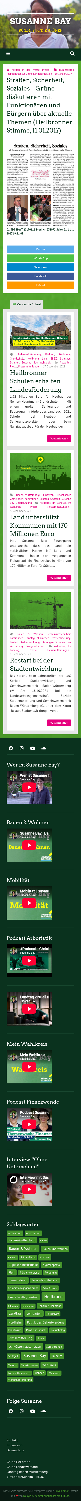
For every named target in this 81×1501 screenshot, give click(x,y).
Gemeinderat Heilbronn (45, 1280)
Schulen (14, 362)
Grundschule (17, 358)
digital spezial (52, 1265)
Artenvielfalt (33, 1233)
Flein (12, 1272)
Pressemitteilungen (29, 366)
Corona (44, 1257)
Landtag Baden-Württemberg (27, 1472)
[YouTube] (32, 749)
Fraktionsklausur (16, 73)
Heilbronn (33, 358)
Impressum (14, 1445)
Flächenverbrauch (30, 1272)
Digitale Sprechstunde (23, 1265)
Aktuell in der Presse (25, 69)
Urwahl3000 (62, 1490)
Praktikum (14, 1330)
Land (45, 358)
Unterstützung (24, 502)
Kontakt (12, 1440)
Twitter (40, 249)
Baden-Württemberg (29, 354)
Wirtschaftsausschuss (19, 1372)
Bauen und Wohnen (55, 1249)
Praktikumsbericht (36, 1330)
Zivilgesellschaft (35, 646)
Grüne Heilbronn (18, 1462)
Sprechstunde (54, 1346)
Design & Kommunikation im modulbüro (46, 1495)
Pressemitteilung (61, 638)
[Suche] (72, 53)
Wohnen (39, 1372)
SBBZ (54, 358)
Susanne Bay (40, 21)
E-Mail (40, 285)
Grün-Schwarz (50, 1288)
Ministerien (43, 638)
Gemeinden (16, 498)
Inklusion (13, 1305)
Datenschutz (15, 1450)
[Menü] (8, 53)
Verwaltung (16, 646)
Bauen (43, 1240)
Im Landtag (59, 502)
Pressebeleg (58, 1330)
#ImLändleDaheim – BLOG (25, 1477)
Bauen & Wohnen (30, 634)
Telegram (40, 267)
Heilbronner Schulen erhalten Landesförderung (35, 381)
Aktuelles (65, 362)
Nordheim (15, 1322)
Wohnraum (54, 1372)
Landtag (44, 498)
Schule (40, 1338)
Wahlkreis (45, 362)
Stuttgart (55, 498)
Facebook (40, 276)
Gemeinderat (18, 1280)
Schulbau (65, 358)
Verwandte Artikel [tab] (29, 304)
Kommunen (31, 498)
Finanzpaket (64, 494)
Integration (28, 1305)
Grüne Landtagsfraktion (39, 73)
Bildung (49, 354)
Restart (14, 642)
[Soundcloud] (43, 749)
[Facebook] (11, 749)
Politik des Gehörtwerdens (45, 1322)
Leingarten (34, 1313)
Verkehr (12, 1365)
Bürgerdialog (66, 69)
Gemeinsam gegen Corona (23, 1288)
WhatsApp (40, 258)
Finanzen (48, 494)
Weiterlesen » (59, 438)
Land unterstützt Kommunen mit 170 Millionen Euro (39, 526)
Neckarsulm (53, 1313)
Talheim (57, 1356)
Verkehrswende (29, 1365)
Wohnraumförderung (20, 1379)
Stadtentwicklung (30, 642)
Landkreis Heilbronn (49, 1305)
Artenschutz (15, 1233)
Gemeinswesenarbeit (59, 634)
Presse (45, 69)
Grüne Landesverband (22, 1467)
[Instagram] (21, 749)
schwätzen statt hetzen (25, 1346)
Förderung (65, 354)
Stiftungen (48, 642)
